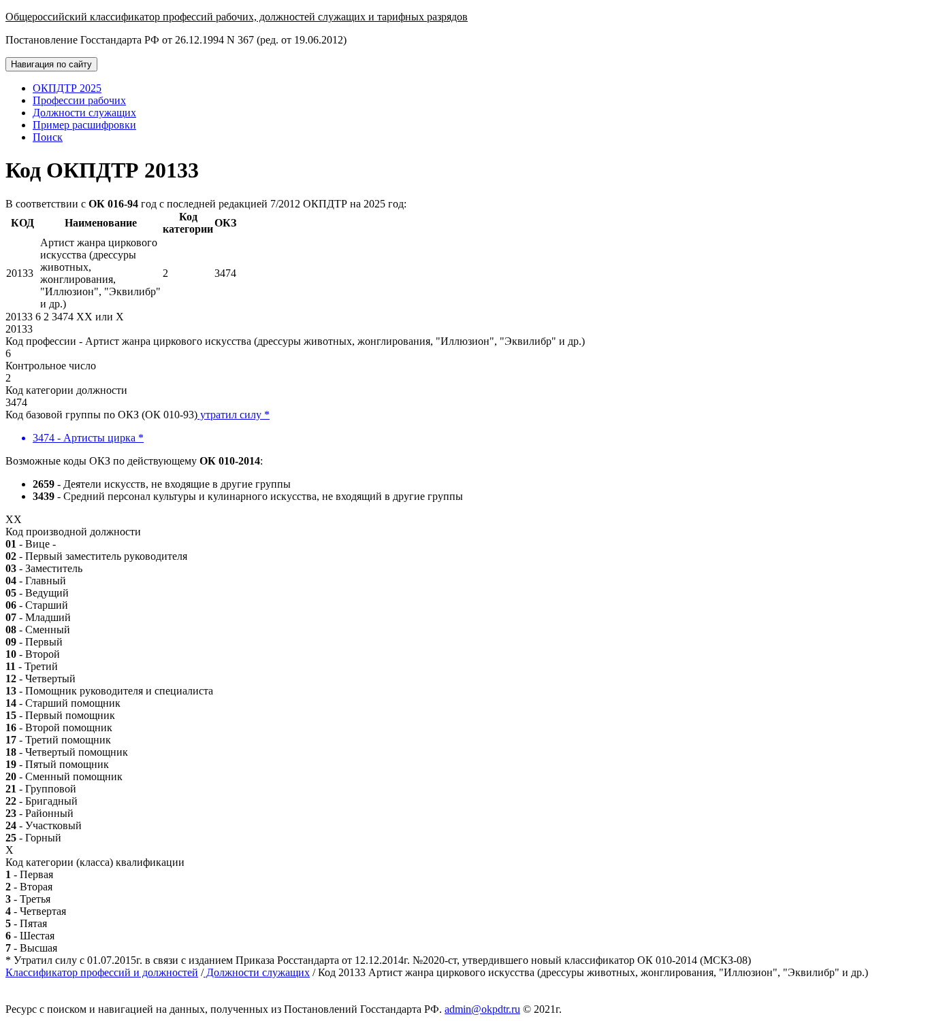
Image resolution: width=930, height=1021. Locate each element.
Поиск (48, 137)
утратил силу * (233, 414)
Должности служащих (84, 112)
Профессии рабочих (79, 100)
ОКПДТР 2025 (67, 88)
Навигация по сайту (51, 64)
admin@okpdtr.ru (482, 1009)
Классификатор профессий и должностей (101, 972)
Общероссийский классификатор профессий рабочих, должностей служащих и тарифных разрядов (236, 16)
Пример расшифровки (84, 125)
